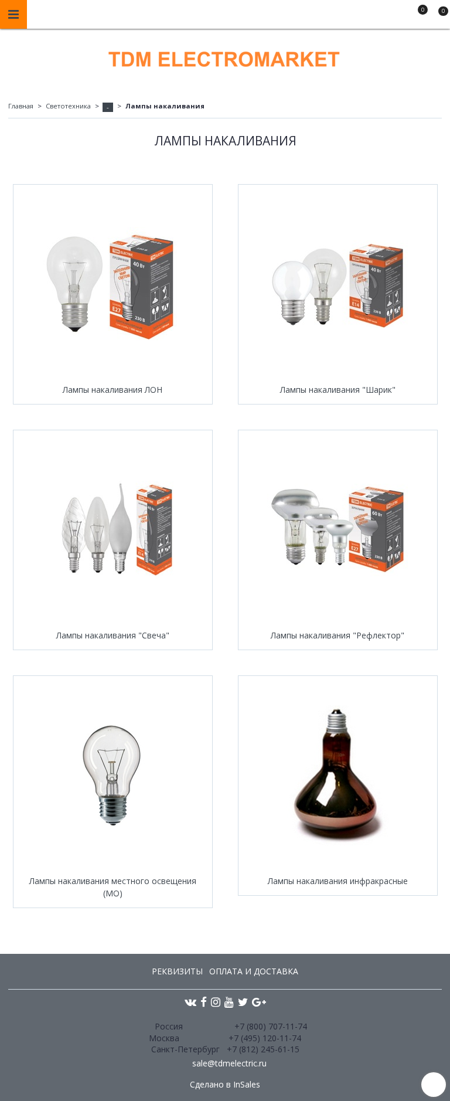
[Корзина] (438, 16)
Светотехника (68, 105)
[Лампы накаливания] (338, 284)
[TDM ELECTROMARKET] (225, 56)
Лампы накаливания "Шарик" (338, 389)
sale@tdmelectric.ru (229, 1063)
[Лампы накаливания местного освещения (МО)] (113, 775)
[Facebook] (203, 1001)
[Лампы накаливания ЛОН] (113, 284)
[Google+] (259, 1001)
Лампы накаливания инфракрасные (338, 880)
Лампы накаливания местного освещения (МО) (112, 887)
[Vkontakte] (190, 1001)
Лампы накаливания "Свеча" (112, 635)
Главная (20, 105)
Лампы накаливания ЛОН (112, 389)
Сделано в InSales (225, 1084)
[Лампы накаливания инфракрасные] (338, 775)
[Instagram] (215, 1001)
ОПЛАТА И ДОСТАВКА (253, 971)
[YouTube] (229, 1001)
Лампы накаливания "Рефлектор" (337, 635)
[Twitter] (243, 1001)
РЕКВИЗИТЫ (177, 971)
